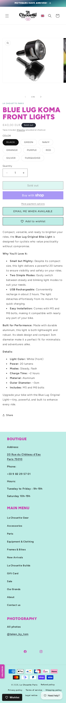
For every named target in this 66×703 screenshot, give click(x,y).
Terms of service (34, 690)
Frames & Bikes (16, 549)
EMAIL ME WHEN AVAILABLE (33, 211)
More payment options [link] (33, 204)
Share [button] (9, 415)
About (11, 597)
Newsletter (2, 671)
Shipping (21, 130)
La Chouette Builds (18, 565)
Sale (9, 581)
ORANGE (13, 150)
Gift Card (12, 573)
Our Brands (14, 589)
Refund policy (48, 685)
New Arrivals (15, 557)
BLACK (12, 143)
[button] (7, 16)
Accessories (14, 525)
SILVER (12, 158)
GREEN (30, 143)
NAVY (47, 143)
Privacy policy (15, 690)
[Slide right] (41, 97)
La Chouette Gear (18, 517)
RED (50, 150)
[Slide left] (25, 97)
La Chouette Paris (28, 685)
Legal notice (31, 695)
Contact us (14, 605)
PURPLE (33, 150)
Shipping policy (54, 690)
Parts (10, 533)
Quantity (7, 166)
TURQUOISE (34, 158)
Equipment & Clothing (20, 541)
